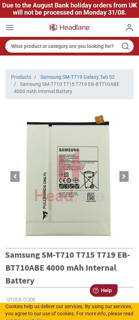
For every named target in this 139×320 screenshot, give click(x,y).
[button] (15, 176)
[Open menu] (9, 28)
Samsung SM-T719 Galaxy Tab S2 (77, 77)
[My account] (129, 27)
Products (21, 77)
